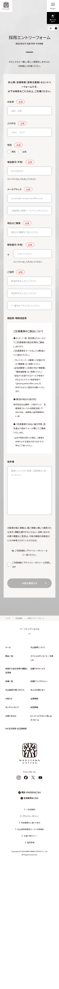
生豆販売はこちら (31, 798)
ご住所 (10, 271)
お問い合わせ (10, 715)
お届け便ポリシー (31, 836)
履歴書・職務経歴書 (17, 318)
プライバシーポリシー (36, 550)
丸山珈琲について (37, 647)
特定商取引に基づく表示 (30, 822)
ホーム (8, 647)
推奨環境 (30, 842)
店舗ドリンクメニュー (39, 681)
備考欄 (10, 461)
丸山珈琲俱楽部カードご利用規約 (30, 829)
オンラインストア (12, 707)
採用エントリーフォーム (35, 618)
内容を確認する (29, 583)
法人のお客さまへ (37, 689)
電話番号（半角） (15, 161)
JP (54, 35)
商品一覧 (9, 656)
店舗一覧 (9, 681)
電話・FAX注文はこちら (31, 792)
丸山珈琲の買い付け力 (14, 689)
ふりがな (11, 123)
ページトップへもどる (29, 628)
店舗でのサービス (37, 668)
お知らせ (9, 698)
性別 (9, 144)
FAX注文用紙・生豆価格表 (16, 728)
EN (54, 40)
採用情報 (18, 618)
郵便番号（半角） (15, 244)
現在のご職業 (13, 223)
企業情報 (34, 698)
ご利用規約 (20, 550)
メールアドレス (14, 189)
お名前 (10, 101)
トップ (8, 618)
